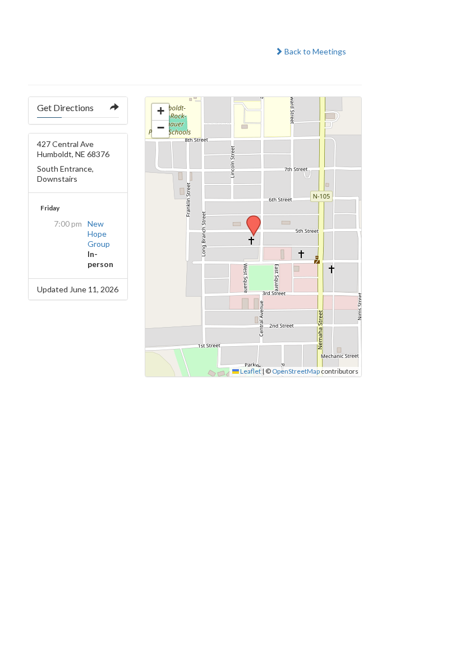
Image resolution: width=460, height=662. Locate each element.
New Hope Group (99, 234)
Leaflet (250, 371)
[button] (249, 218)
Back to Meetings (314, 51)
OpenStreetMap (296, 371)
